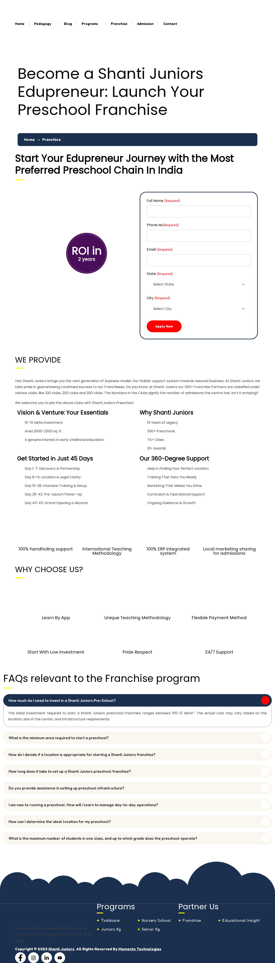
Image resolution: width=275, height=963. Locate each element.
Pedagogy (42, 23)
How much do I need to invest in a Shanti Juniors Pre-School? (62, 700)
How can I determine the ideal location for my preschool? (60, 821)
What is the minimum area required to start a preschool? (59, 737)
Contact (170, 23)
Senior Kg (151, 929)
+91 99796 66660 (234, 4)
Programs (90, 23)
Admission (145, 23)
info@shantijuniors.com (174, 4)
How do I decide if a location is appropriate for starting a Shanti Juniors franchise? (82, 754)
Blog (68, 23)
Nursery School (156, 920)
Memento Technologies (139, 948)
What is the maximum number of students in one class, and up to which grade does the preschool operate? (103, 838)
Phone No (163, 224)
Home (19, 23)
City (158, 298)
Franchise (119, 23)
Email (160, 249)
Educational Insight (241, 920)
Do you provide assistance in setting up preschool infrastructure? (66, 788)
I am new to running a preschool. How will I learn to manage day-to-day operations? (83, 804)
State (160, 273)
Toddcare (110, 920)
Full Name (163, 200)
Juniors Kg (111, 929)
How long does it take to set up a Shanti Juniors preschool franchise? (70, 771)
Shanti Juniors (61, 948)
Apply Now (164, 326)
